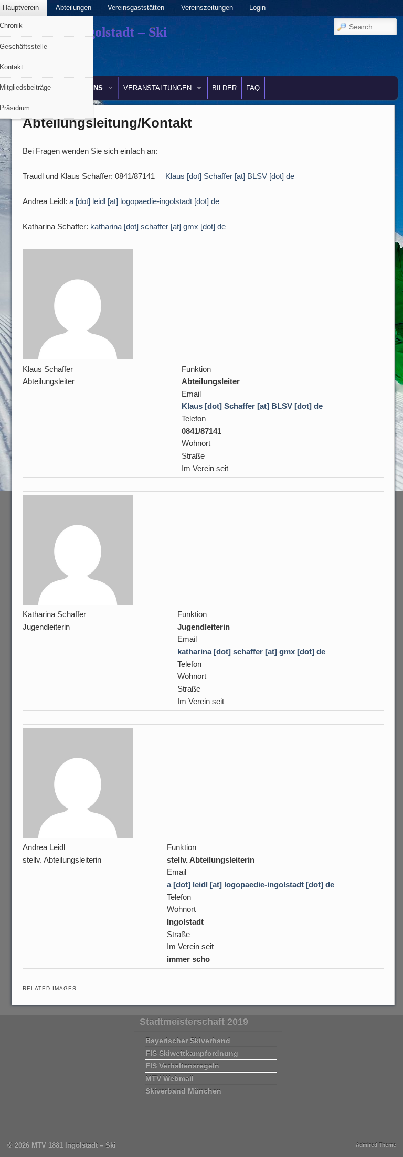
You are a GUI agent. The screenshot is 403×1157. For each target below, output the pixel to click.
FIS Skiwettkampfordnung (191, 1053)
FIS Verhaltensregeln (182, 1066)
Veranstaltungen (155, 90)
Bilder (224, 88)
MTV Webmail (169, 1078)
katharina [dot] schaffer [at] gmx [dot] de (158, 226)
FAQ (253, 88)
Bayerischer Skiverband (187, 1040)
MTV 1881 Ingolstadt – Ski (73, 1145)
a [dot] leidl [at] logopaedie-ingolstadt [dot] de (144, 201)
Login (257, 8)
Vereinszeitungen (207, 8)
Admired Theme (376, 1145)
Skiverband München (183, 1091)
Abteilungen (73, 8)
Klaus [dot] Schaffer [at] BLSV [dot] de (229, 176)
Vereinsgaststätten (136, 8)
